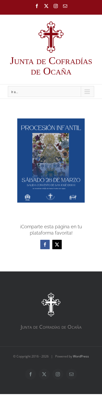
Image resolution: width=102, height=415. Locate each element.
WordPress (81, 356)
